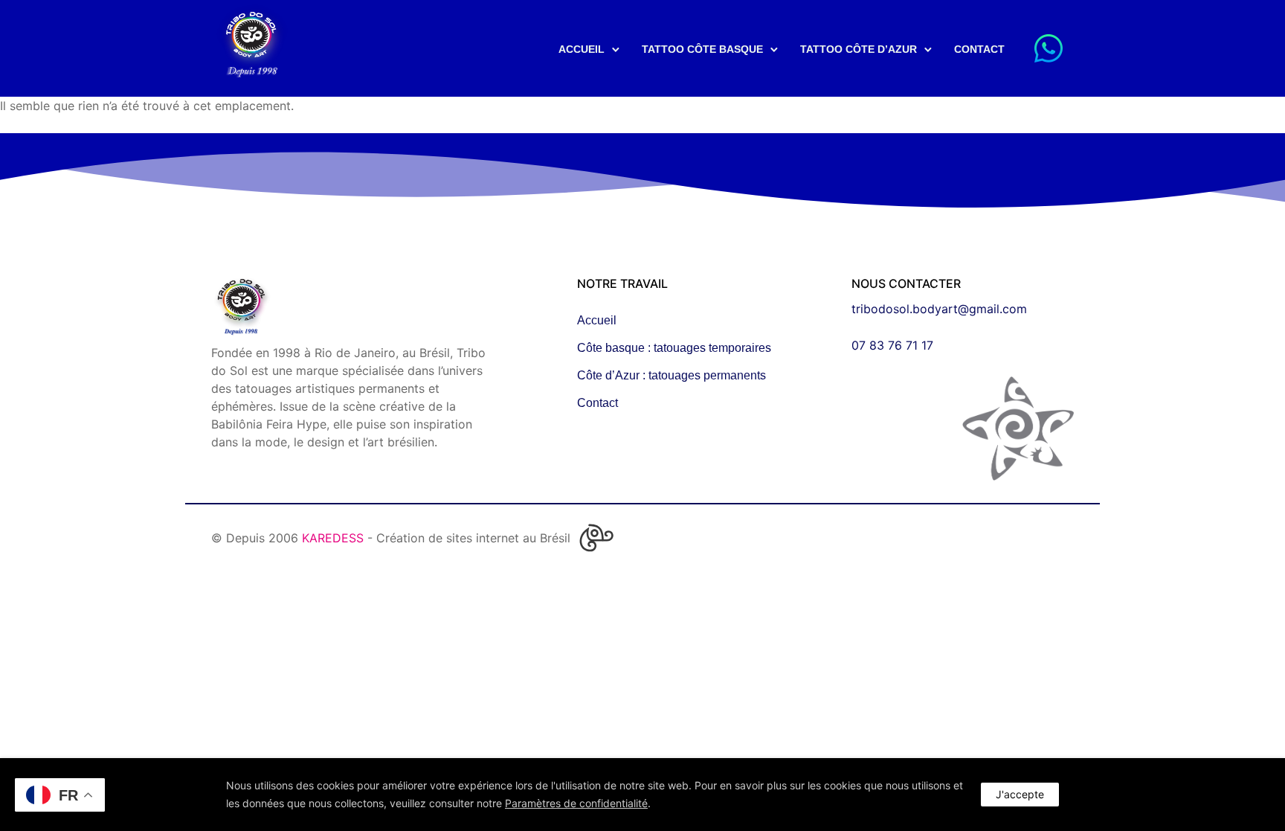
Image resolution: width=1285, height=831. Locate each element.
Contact (979, 49)
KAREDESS (333, 537)
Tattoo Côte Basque (702, 49)
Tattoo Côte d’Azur (858, 49)
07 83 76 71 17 (892, 345)
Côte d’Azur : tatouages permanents (671, 375)
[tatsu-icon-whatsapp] (1048, 48)
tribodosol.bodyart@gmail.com (939, 308)
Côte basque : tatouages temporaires (674, 347)
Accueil (581, 49)
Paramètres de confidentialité (576, 803)
